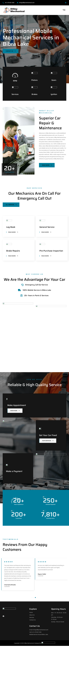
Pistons (34, 80)
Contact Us (32, 620)
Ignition (54, 94)
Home (31, 612)
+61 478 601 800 (9, 2)
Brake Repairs (13, 250)
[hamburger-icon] (64, 10)
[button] (33, 597)
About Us (31, 615)
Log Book (10, 227)
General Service (46, 227)
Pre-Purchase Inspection (51, 250)
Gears (53, 80)
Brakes (34, 94)
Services (15, 94)
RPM (15, 80)
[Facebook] (65, 2)
